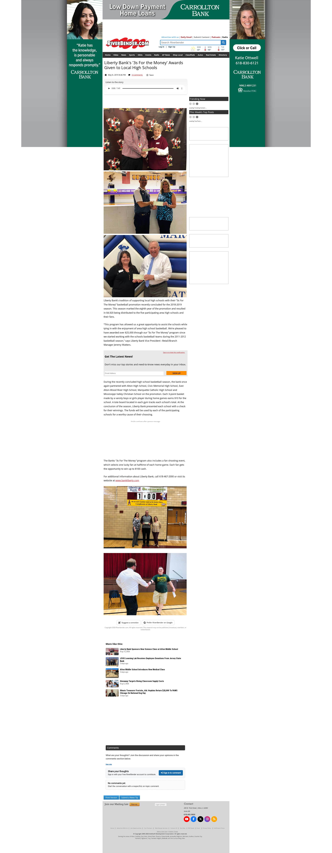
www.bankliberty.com (127, 480)
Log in (161, 47)
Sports (132, 55)
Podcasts (216, 37)
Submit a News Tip (129, 797)
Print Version (111, 797)
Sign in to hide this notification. (174, 352)
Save (151, 75)
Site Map (182, 828)
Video (115, 55)
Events (148, 55)
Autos (200, 55)
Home (107, 55)
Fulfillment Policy (219, 828)
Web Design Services (161, 828)
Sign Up (171, 47)
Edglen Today (173, 831)
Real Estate (211, 55)
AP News (166, 55)
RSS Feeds (191, 828)
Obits (140, 55)
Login (158, 805)
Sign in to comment (172, 773)
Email (163, 805)
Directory (223, 55)
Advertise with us (170, 37)
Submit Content (202, 37)
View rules (109, 764)
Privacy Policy (207, 828)
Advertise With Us (122, 828)
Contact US (173, 828)
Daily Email (186, 37)
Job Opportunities (135, 828)
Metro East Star (162, 831)
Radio (225, 37)
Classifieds (190, 55)
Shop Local (178, 55)
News (123, 55)
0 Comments (137, 75)
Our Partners (148, 828)
